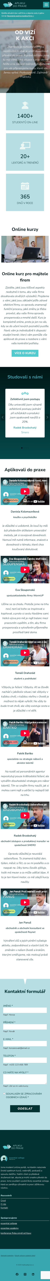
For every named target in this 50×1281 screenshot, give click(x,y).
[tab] (22, 448)
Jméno (8, 1005)
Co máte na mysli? (15, 1072)
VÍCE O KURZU (25, 353)
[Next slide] (47, 417)
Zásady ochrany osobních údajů (25, 1256)
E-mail (8, 1039)
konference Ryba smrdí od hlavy (16, 1233)
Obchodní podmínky (7, 1256)
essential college (9, 1223)
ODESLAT (25, 1109)
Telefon (9, 1055)
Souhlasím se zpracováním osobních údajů (24, 1095)
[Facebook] (17, 1274)
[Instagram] (25, 1274)
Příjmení (9, 1022)
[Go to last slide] (3, 417)
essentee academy (10, 1228)
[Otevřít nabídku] (46, 4)
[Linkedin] (33, 1274)
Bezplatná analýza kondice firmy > (20, 16)
